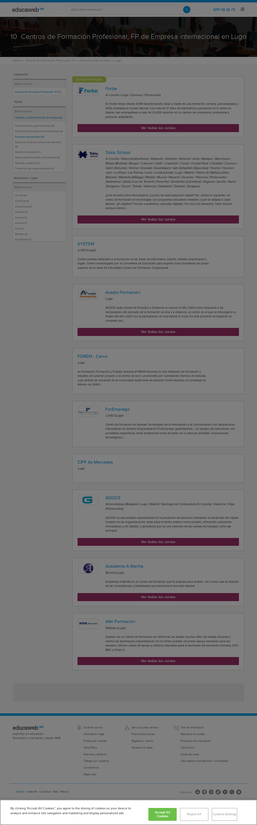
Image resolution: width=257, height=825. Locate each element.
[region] (128, 812)
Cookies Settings (224, 814)
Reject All (194, 814)
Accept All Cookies (162, 814)
